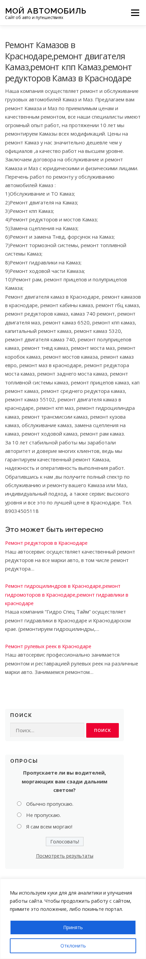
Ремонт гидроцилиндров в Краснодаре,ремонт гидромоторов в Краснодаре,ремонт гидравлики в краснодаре (66, 594)
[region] (73, 919)
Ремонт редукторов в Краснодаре (46, 542)
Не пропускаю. (43, 815)
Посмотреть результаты (64, 856)
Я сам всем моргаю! (49, 826)
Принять (73, 927)
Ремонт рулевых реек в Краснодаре (48, 646)
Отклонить (73, 945)
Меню (135, 12)
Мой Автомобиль (45, 10)
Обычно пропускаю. (49, 803)
